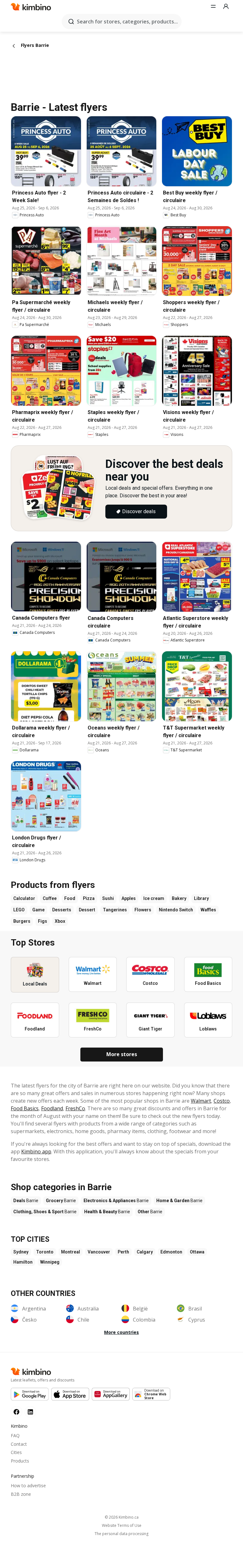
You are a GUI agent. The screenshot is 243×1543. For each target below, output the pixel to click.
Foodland (52, 1108)
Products (20, 1461)
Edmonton (171, 1251)
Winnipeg (49, 1262)
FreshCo (75, 1108)
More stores (121, 1054)
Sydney (20, 1251)
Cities (16, 1452)
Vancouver (99, 1251)
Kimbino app (36, 1151)
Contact (19, 1444)
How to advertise (28, 1485)
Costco (222, 1100)
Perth (123, 1251)
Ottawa (197, 1251)
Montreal (70, 1251)
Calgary (145, 1251)
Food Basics (25, 1108)
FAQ (15, 1435)
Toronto (44, 1251)
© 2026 (122, 1517)
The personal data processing (121, 1533)
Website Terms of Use (121, 1525)
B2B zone (21, 1494)
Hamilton (23, 1262)
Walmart (201, 1100)
